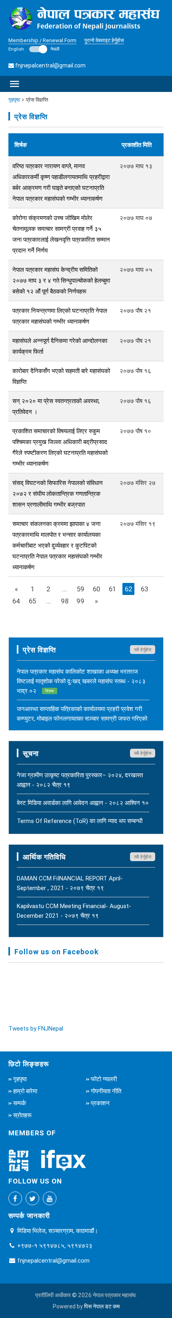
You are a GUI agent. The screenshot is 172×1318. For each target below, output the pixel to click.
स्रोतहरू (22, 1115)
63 (144, 589)
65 (32, 601)
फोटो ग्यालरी (104, 1079)
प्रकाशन (100, 1103)
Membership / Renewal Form (42, 40)
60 (96, 589)
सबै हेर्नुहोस (143, 649)
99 (80, 601)
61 (112, 589)
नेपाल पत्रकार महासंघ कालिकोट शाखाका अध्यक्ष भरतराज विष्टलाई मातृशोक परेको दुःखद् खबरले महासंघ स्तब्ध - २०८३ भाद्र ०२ (81, 681)
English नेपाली (33, 49)
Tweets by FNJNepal (35, 1028)
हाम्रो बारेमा (25, 1091)
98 (64, 601)
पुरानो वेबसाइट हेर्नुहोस (104, 40)
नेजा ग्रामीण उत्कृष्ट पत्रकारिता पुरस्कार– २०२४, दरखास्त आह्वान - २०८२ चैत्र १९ (80, 779)
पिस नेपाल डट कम (102, 1306)
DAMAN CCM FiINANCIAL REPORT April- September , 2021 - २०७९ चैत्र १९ (70, 883)
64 (16, 601)
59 (80, 589)
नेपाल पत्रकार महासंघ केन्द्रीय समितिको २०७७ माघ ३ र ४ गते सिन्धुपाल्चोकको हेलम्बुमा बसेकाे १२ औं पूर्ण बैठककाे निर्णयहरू (61, 280)
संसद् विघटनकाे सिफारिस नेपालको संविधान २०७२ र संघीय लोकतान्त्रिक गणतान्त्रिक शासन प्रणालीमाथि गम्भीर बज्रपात (57, 493)
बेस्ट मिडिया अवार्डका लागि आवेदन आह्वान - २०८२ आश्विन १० (83, 803)
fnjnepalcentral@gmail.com (50, 65)
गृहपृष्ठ (14, 99)
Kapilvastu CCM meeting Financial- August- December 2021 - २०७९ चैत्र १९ (74, 910)
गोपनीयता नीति (106, 1091)
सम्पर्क (19, 1103)
